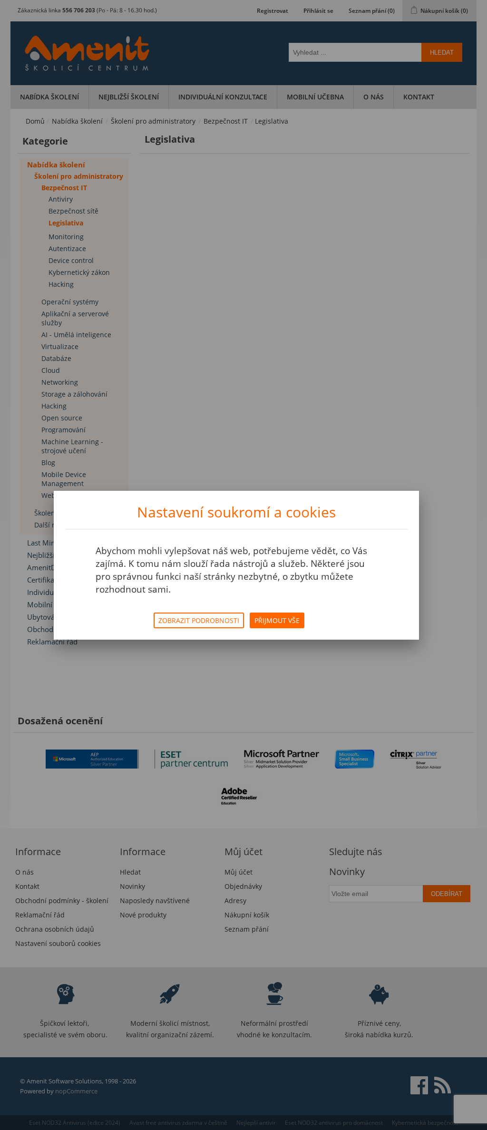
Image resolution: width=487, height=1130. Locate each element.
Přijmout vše (277, 620)
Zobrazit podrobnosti (198, 620)
